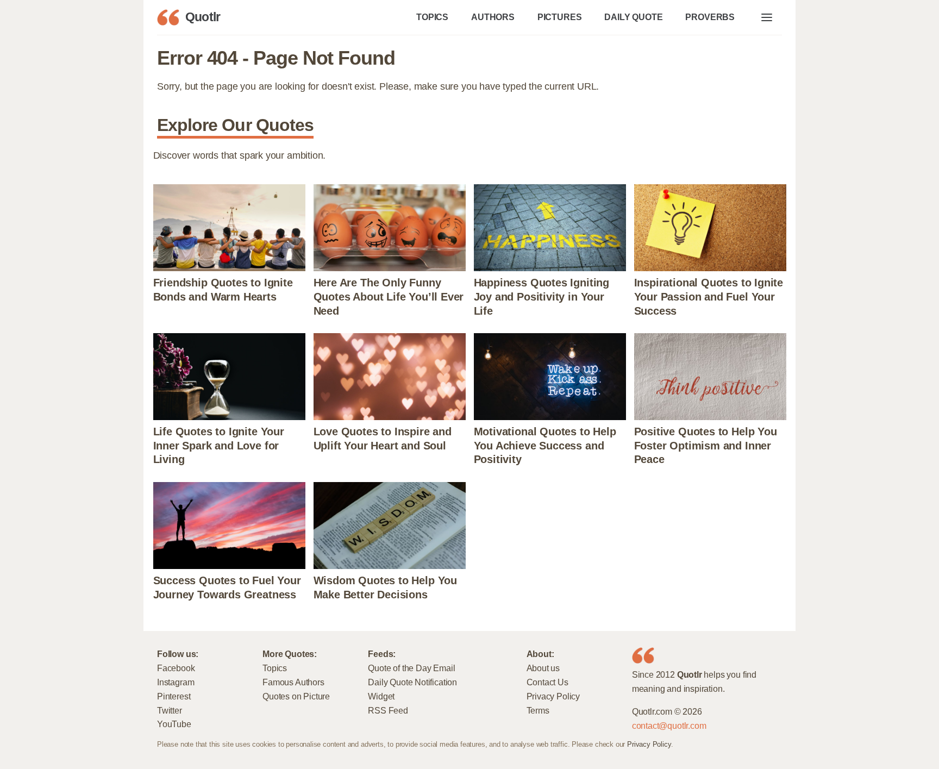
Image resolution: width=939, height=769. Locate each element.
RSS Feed (388, 710)
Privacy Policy (553, 696)
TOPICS (432, 17)
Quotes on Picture (296, 696)
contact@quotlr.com (669, 725)
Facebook (176, 668)
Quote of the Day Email (411, 668)
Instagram (175, 682)
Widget (381, 696)
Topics (274, 668)
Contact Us (547, 682)
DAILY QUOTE (633, 17)
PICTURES (559, 17)
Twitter (169, 710)
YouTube (174, 724)
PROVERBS (710, 17)
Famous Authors (293, 682)
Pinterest (173, 696)
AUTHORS (493, 17)
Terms (538, 710)
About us (543, 668)
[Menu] (767, 17)
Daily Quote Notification (412, 682)
